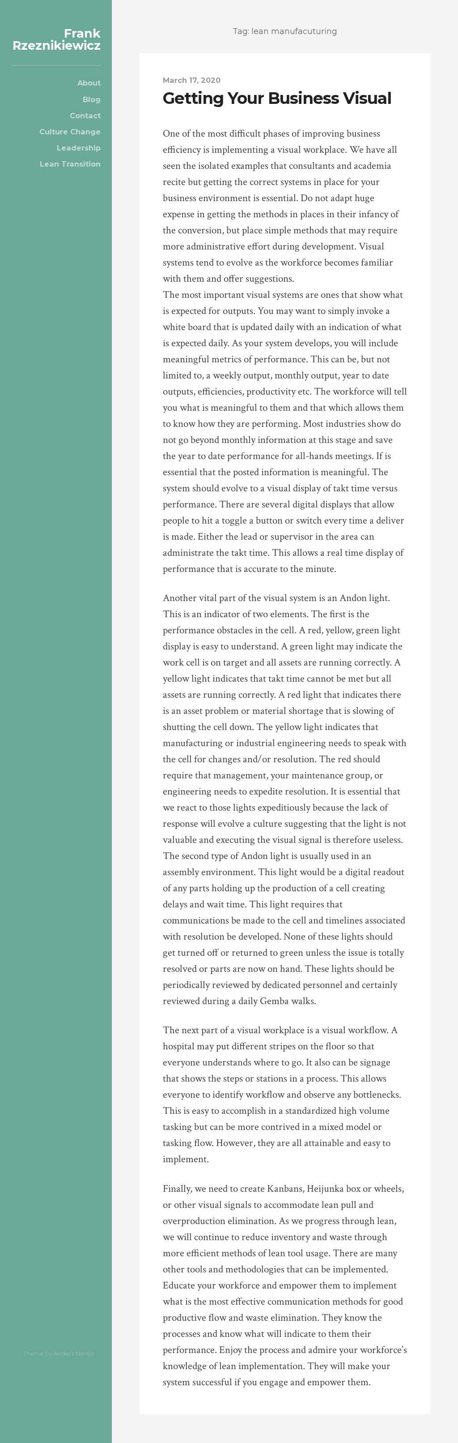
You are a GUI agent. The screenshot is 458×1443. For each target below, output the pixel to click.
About (89, 82)
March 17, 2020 (192, 80)
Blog (92, 99)
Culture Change (70, 131)
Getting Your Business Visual (277, 98)
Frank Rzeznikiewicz (57, 39)
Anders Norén (74, 1353)
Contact (85, 115)
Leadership (79, 147)
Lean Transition (70, 163)
